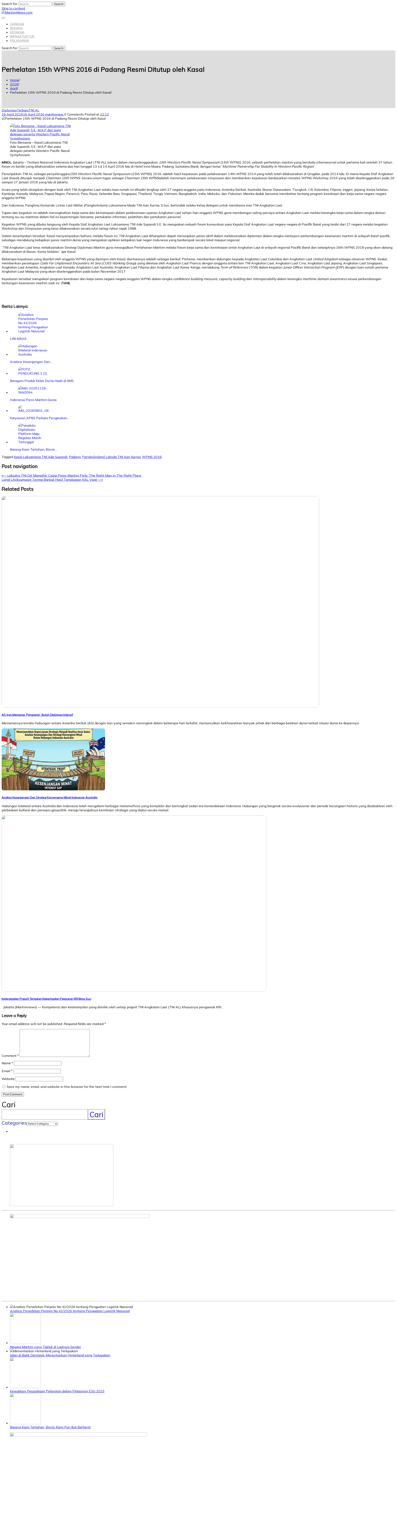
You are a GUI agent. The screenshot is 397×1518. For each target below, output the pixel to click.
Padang (75, 457)
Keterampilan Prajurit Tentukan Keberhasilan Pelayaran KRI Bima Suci (46, 998)
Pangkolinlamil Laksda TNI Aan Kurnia (111, 457)
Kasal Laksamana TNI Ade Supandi (40, 457)
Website (8, 1079)
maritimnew (54, 114)
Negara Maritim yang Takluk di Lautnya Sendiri (45, 1347)
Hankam (17, 24)
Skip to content (13, 8)
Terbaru (23, 110)
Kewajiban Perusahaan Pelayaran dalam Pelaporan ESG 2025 (57, 1391)
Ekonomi (17, 32)
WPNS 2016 (152, 457)
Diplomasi (9, 110)
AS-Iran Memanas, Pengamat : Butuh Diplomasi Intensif (37, 714)
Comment (10, 1056)
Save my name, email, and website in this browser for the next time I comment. (67, 1087)
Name (7, 1063)
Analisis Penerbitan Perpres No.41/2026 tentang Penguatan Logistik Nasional (70, 1311)
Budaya (16, 28)
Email (7, 1071)
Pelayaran (19, 41)
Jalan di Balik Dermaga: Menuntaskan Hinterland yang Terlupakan (60, 1355)
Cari (9, 1104)
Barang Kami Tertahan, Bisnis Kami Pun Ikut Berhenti (50, 1427)
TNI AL (34, 110)
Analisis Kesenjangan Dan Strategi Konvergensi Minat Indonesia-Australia (49, 797)
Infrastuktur (22, 36)
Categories (14, 1123)
